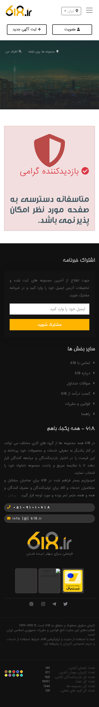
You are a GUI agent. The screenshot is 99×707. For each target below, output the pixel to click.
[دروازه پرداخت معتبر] (72, 580)
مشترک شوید (50, 324)
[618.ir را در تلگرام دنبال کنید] (54, 604)
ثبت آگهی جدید (25, 29)
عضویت (70, 29)
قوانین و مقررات (77, 404)
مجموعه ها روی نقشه (41, 51)
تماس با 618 (80, 363)
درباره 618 (82, 373)
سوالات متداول (78, 383)
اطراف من (11, 51)
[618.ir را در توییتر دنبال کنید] (65, 604)
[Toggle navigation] (90, 11)
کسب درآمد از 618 (75, 394)
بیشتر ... (10, 495)
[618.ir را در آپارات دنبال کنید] (31, 604)
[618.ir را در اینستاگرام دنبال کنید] (43, 604)
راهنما (85, 414)
